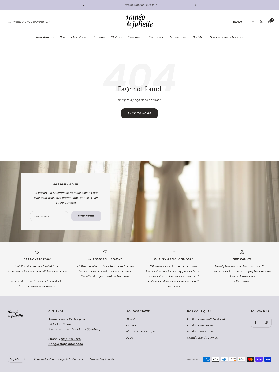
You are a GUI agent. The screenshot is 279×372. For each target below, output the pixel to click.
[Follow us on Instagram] (266, 322)
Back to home (139, 113)
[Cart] (269, 21)
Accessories (178, 37)
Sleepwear (135, 37)
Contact (132, 325)
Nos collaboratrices (74, 37)
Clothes (116, 37)
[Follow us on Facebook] (256, 322)
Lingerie (99, 37)
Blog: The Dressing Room (143, 331)
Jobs (129, 338)
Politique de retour (200, 325)
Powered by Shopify (102, 359)
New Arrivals (45, 37)
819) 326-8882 (71, 339)
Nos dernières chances (226, 37)
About (130, 319)
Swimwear (156, 37)
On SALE (198, 37)
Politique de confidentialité (206, 319)
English (237, 22)
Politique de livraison (202, 331)
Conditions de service (202, 338)
